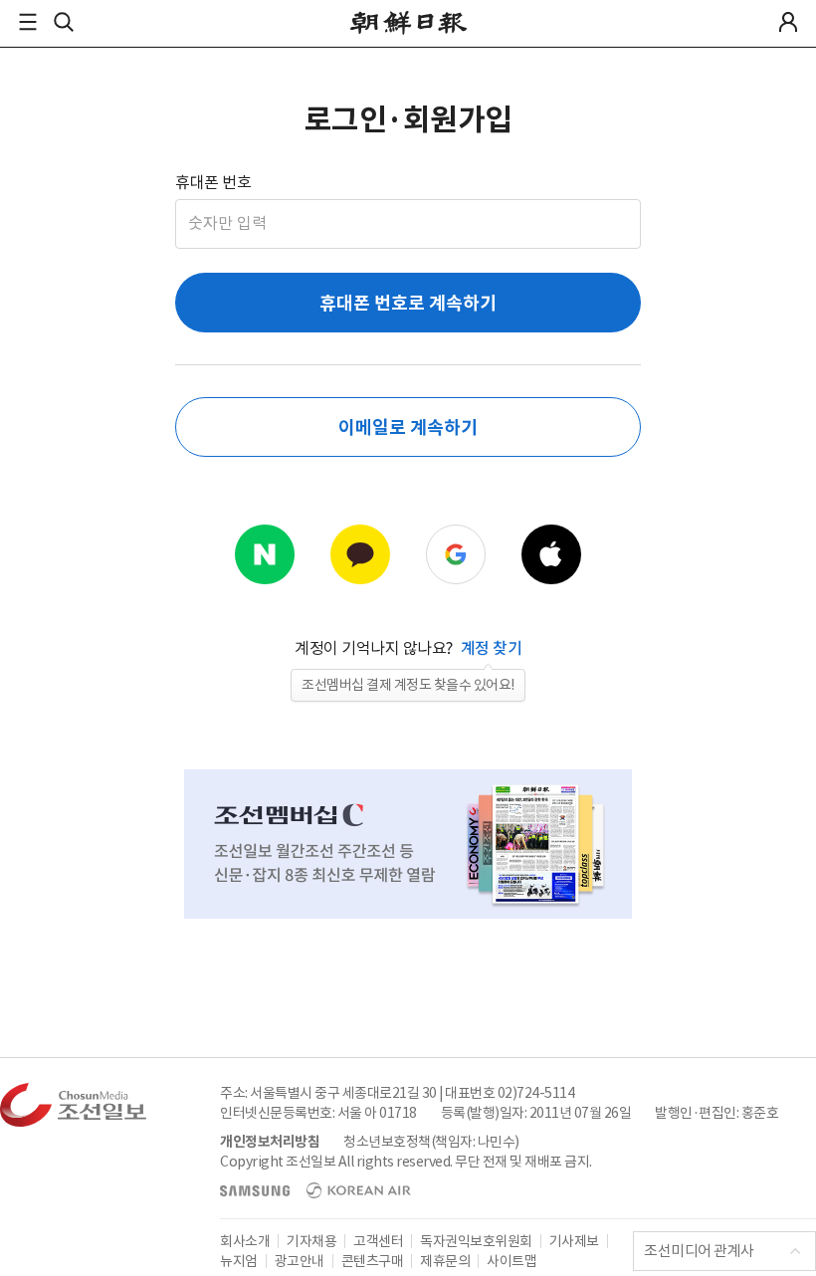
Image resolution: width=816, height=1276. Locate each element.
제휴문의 (445, 1261)
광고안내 (299, 1261)
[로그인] (788, 22)
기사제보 (574, 1241)
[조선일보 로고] (408, 23)
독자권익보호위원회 (476, 1241)
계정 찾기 (491, 648)
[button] (28, 22)
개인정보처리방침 (269, 1142)
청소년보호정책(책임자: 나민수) (431, 1142)
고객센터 (378, 1241)
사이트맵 (511, 1261)
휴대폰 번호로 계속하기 (408, 303)
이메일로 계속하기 (407, 427)
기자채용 (311, 1241)
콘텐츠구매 (372, 1261)
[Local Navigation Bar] (28, 22)
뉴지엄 (239, 1261)
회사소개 (245, 1241)
